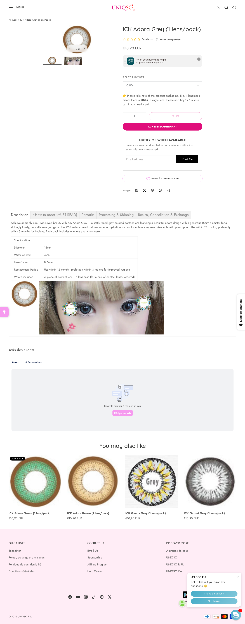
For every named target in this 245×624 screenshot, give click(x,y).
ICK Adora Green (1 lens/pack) (29, 513)
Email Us (92, 551)
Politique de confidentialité (25, 564)
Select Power (134, 77)
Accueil (13, 19)
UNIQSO (171, 557)
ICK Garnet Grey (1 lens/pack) (204, 513)
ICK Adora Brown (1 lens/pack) (88, 513)
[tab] (20, 215)
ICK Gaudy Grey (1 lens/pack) (145, 513)
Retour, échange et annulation (26, 557)
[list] (77, 39)
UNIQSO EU (24, 616)
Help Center (94, 571)
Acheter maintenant (162, 126)
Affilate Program (97, 564)
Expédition (15, 551)
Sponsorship (94, 557)
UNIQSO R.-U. (175, 564)
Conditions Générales (21, 571)
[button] (236, 615)
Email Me (187, 159)
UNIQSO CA (174, 571)
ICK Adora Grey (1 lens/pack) (35, 19)
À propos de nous (177, 551)
